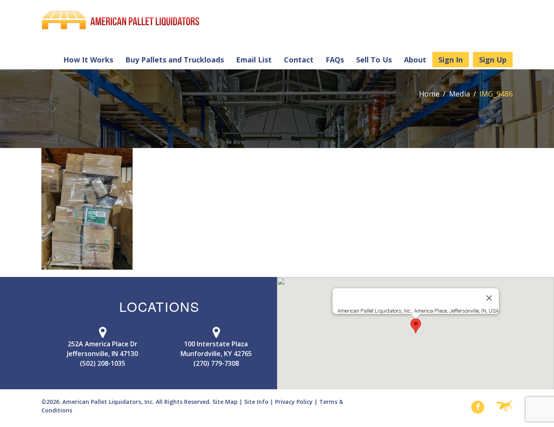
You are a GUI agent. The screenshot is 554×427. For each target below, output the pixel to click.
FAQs (335, 59)
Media (459, 94)
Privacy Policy (294, 402)
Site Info (256, 402)
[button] (415, 325)
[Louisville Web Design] (504, 407)
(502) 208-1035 (102, 363)
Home (429, 94)
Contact (299, 59)
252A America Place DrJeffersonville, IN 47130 (102, 348)
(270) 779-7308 (216, 363)
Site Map (225, 402)
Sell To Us (374, 59)
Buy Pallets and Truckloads (174, 59)
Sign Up (493, 59)
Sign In (450, 59)
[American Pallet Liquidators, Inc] (120, 20)
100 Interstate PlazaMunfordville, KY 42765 (216, 348)
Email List (254, 59)
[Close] (489, 298)
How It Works (88, 59)
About (415, 59)
